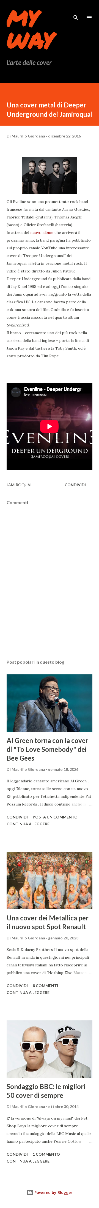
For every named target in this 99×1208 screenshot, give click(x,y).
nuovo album (41, 232)
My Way (30, 28)
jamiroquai (19, 484)
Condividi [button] (75, 484)
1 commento (46, 1154)
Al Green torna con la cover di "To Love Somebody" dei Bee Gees (47, 749)
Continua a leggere (28, 823)
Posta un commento (55, 817)
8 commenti (45, 985)
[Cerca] (76, 10)
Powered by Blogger (52, 1192)
